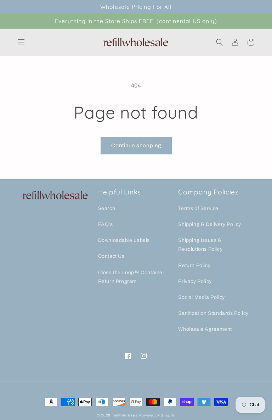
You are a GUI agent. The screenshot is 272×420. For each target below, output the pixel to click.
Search (106, 208)
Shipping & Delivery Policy (209, 224)
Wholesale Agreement (205, 329)
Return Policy (194, 265)
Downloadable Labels (124, 240)
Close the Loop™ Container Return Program (131, 277)
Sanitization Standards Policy (213, 313)
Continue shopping (136, 145)
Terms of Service (198, 208)
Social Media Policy (201, 297)
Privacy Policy (194, 281)
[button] (21, 42)
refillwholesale (125, 415)
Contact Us (111, 256)
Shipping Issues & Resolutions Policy (200, 245)
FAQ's (105, 224)
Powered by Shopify (157, 415)
